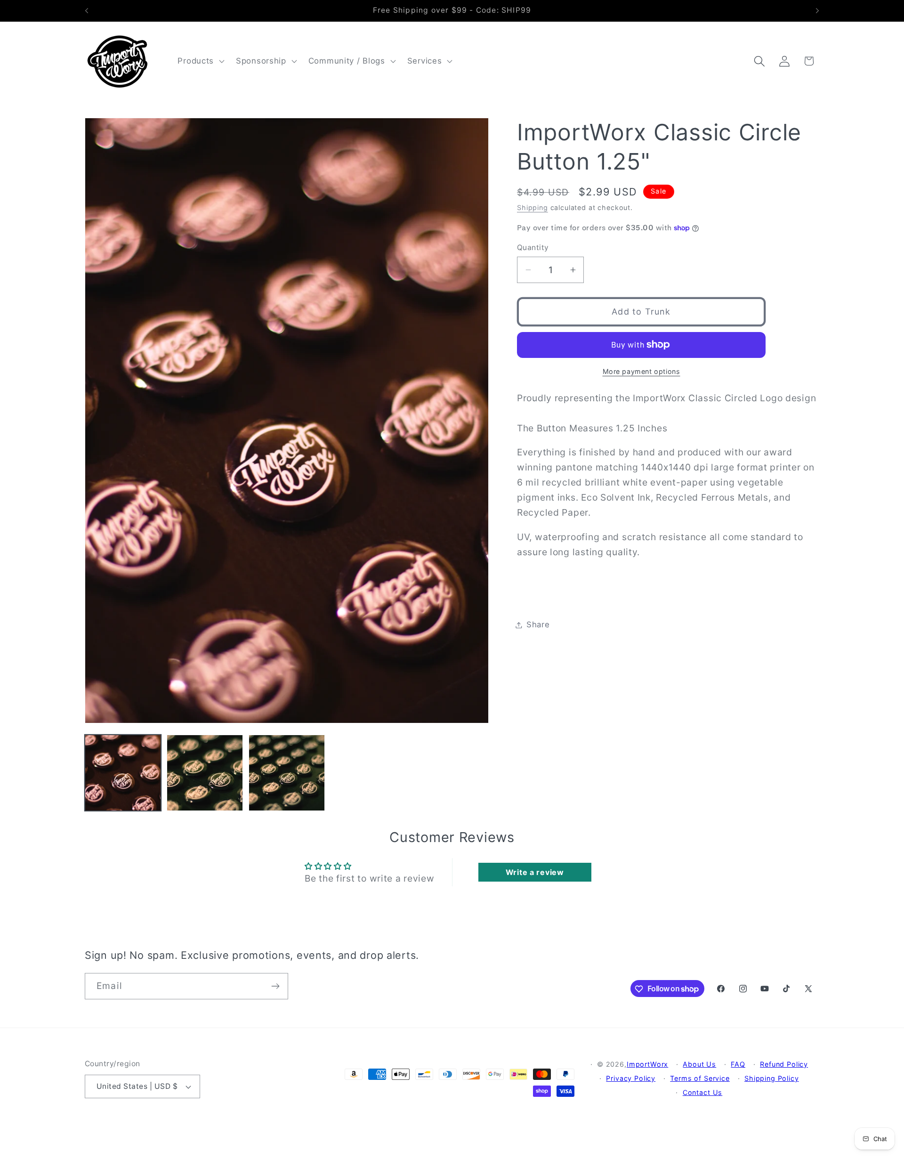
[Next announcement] (817, 11)
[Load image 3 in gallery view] (287, 773)
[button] (200, 61)
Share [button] (538, 624)
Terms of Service (699, 1078)
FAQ (738, 1064)
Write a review (535, 872)
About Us (699, 1064)
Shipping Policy (771, 1078)
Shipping (532, 207)
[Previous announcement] (86, 11)
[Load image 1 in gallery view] (123, 773)
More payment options (641, 371)
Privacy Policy (630, 1078)
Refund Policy (784, 1064)
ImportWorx (647, 1064)
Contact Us (702, 1092)
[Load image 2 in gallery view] (205, 773)
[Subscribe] (275, 986)
